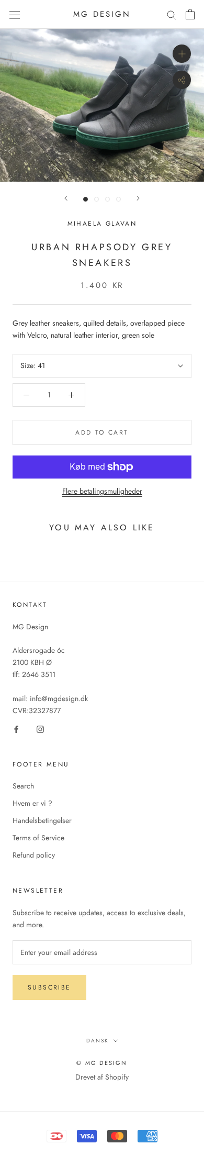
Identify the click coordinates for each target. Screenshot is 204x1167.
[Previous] (65, 198)
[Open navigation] (14, 14)
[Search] (171, 14)
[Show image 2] (96, 199)
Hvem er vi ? (32, 803)
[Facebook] (16, 729)
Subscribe (49, 987)
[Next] (138, 198)
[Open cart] (190, 14)
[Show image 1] (85, 199)
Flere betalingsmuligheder (102, 491)
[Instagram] (40, 729)
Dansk (97, 1040)
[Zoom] (182, 54)
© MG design (101, 1063)
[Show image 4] (118, 199)
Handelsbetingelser (42, 820)
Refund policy (34, 855)
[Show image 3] (107, 199)
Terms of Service (38, 837)
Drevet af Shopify (102, 1077)
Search (23, 786)
